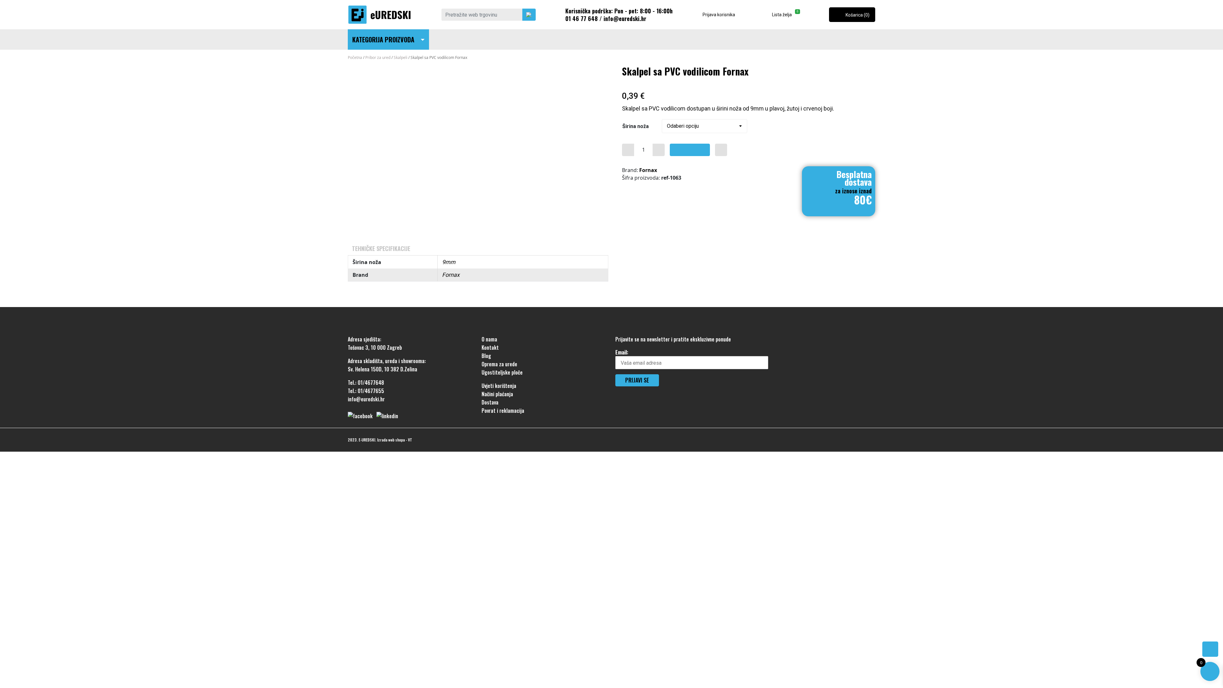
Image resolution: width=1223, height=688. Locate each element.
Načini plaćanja (497, 394)
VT (410, 439)
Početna (355, 57)
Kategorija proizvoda (383, 39)
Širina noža (635, 126)
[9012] (628, 150)
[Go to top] (1210, 649)
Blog (486, 356)
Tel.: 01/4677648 (366, 382)
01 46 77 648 (581, 18)
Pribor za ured (377, 57)
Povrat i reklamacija (503, 410)
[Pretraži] (529, 15)
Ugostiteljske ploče (502, 372)
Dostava (490, 402)
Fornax (648, 170)
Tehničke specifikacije (381, 248)
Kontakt (490, 347)
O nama (489, 339)
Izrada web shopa (391, 439)
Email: (621, 352)
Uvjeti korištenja (499, 386)
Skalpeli (400, 57)
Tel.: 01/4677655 (366, 391)
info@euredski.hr (625, 18)
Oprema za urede (499, 364)
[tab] (381, 248)
